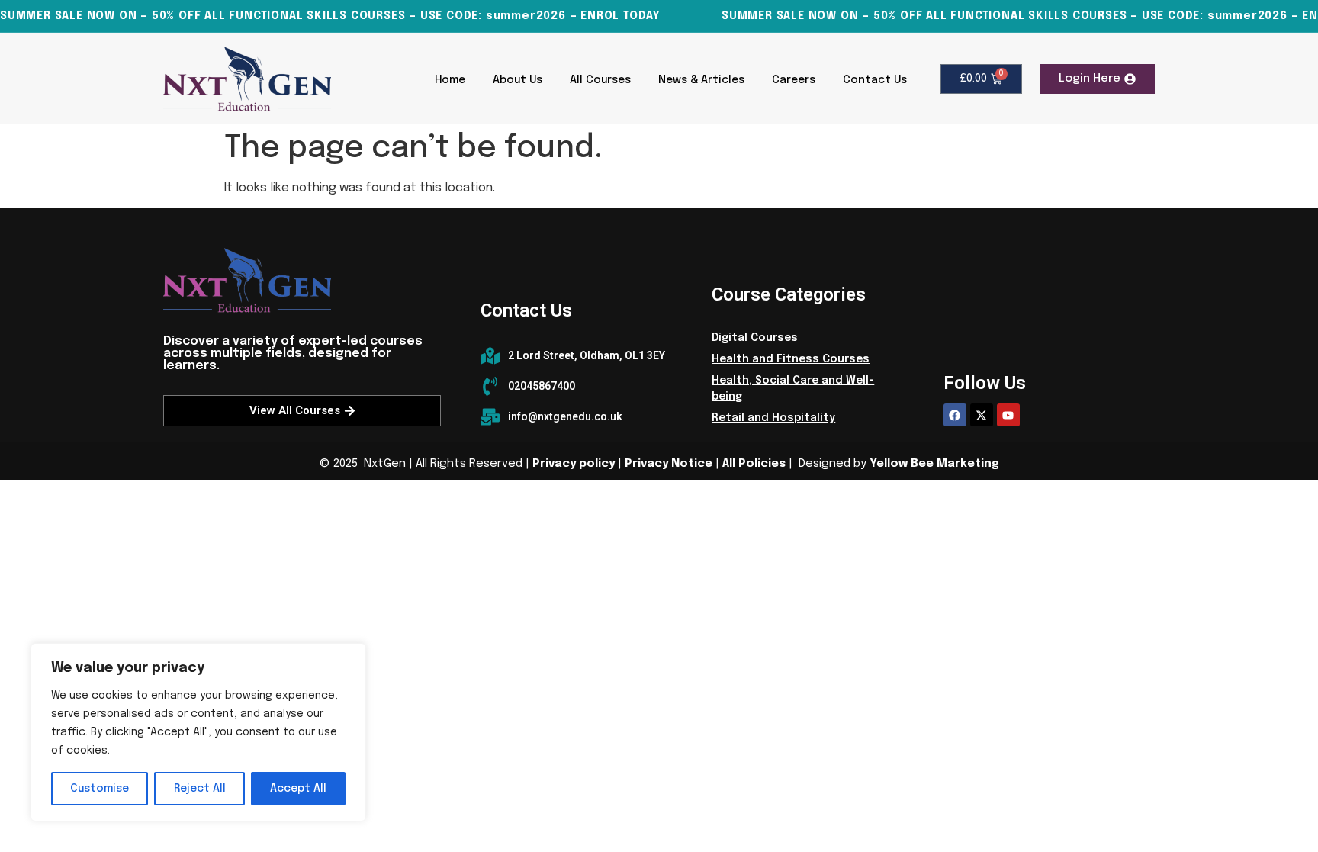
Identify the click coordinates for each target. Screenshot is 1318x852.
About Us (517, 80)
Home (450, 80)
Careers (793, 80)
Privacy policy (573, 464)
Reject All (200, 788)
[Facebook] (954, 414)
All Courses (600, 80)
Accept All (298, 788)
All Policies (754, 464)
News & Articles (701, 80)
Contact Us (875, 80)
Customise (99, 788)
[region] (198, 732)
